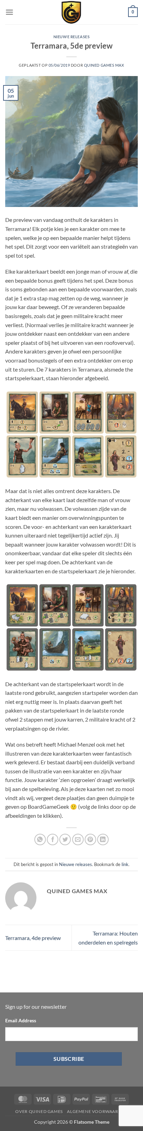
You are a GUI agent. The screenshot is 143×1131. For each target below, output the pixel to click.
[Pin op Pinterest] (90, 839)
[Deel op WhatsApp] (40, 839)
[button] (9, 11)
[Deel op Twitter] (65, 839)
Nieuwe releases (71, 36)
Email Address (20, 1020)
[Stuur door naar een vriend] (78, 839)
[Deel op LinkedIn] (103, 839)
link (124, 864)
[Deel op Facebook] (52, 839)
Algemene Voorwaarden (97, 1111)
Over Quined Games (38, 1111)
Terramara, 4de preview (33, 937)
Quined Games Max (104, 65)
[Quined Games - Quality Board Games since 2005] (71, 12)
